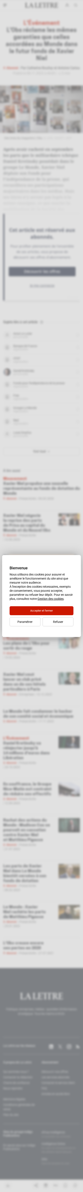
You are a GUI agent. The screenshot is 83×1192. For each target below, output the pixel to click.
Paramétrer (25, 622)
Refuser (58, 622)
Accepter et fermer (41, 610)
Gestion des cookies (50, 598)
